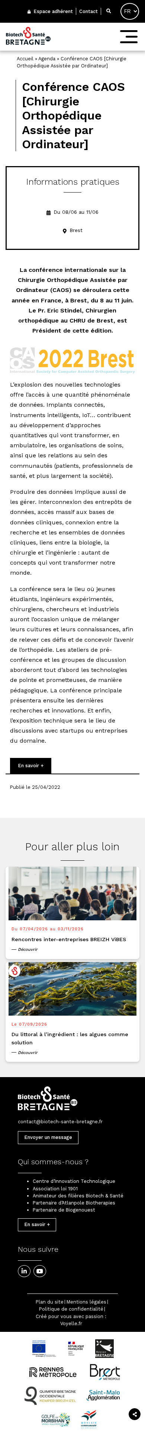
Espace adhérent (52, 11)
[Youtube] (39, 1271)
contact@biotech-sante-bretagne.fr (60, 1121)
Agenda (46, 58)
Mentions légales (86, 1302)
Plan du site (50, 1302)
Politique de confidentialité (71, 1309)
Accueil (25, 58)
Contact (88, 11)
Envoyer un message (48, 1137)
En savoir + (31, 765)
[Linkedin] (24, 1271)
